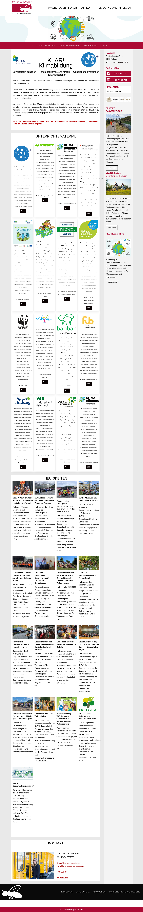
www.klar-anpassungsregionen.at (70, 866)
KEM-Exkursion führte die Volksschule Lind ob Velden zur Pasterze (44, 500)
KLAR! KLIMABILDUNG (46, 46)
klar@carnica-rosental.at (69, 863)
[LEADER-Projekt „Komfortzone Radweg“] (118, 187)
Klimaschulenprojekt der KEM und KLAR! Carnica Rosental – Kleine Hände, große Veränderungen (65, 578)
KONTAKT (104, 46)
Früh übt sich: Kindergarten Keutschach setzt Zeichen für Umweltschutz (42, 578)
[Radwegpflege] (118, 123)
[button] (23, 211)
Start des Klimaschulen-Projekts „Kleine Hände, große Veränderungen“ (22, 716)
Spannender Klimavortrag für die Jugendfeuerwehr (21, 644)
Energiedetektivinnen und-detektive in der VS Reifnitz (66, 644)
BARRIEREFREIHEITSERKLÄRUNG (124, 892)
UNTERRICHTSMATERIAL (70, 46)
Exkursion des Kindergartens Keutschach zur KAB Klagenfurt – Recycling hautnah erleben (66, 506)
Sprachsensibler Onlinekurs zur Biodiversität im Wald (87, 716)
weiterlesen (112, 168)
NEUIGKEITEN (90, 46)
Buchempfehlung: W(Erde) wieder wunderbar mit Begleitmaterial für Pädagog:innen (64, 719)
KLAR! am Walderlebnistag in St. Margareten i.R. (87, 575)
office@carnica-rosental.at (117, 62)
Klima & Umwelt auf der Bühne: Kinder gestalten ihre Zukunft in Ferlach (23, 500)
